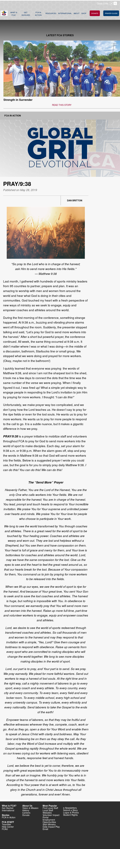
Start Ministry (49, 824)
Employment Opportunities (49, 821)
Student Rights (70, 814)
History (25, 810)
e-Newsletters (70, 807)
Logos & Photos (71, 812)
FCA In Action (12, 115)
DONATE (94, 13)
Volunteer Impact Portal (51, 816)
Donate (26, 815)
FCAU (5, 829)
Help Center (8, 826)
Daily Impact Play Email (51, 828)
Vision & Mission (30, 808)
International (8, 810)
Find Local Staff (50, 808)
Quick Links (102, 3)
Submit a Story (70, 810)
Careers (26, 812)
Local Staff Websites (48, 811)
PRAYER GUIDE (111, 13)
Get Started (7, 808)
